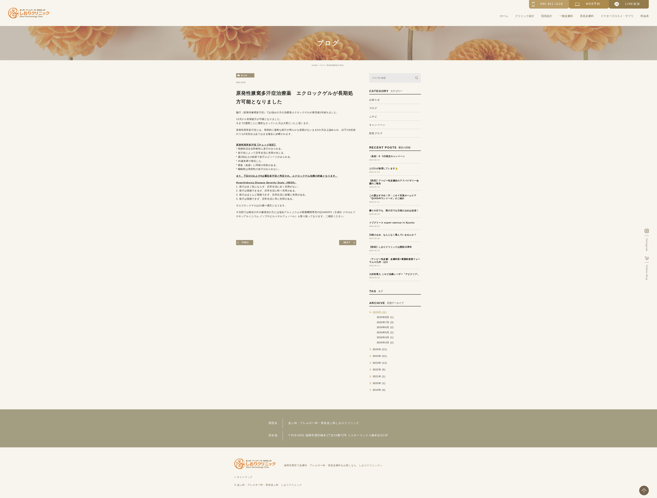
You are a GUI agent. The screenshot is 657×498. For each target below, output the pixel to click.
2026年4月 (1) (385, 337)
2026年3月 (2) (385, 342)
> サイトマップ (243, 477)
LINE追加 (632, 3)
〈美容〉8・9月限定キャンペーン (387, 156)
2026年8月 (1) (385, 317)
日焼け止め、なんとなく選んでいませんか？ (392, 235)
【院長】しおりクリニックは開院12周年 (390, 247)
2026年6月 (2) (385, 327)
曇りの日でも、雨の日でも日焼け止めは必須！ (394, 210)
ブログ (322, 65)
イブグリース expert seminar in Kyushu (392, 222)
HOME (315, 65)
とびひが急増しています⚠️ (383, 168)
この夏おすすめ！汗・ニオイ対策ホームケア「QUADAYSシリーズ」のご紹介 (392, 197)
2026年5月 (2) (385, 332)
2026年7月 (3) (385, 322)
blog (244, 75)
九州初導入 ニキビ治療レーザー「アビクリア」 (394, 274)
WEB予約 (593, 3)
